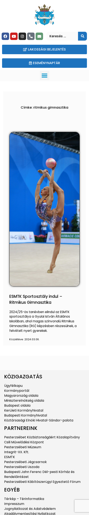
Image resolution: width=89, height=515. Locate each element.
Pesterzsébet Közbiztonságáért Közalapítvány (42, 437)
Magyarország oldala (21, 395)
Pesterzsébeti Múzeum (22, 447)
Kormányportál (16, 390)
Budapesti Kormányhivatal (25, 415)
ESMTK (9, 457)
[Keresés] (82, 36)
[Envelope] (39, 36)
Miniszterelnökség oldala (24, 400)
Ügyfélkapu (13, 385)
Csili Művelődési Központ (24, 442)
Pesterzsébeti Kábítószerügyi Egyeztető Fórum (42, 481)
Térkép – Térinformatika (24, 498)
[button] (44, 75)
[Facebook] (5, 36)
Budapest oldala (17, 405)
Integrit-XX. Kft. (16, 452)
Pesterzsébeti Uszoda (21, 467)
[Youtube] (14, 36)
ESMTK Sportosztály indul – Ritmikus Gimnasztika (35, 299)
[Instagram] (22, 36)
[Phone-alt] (31, 36)
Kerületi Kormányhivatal (23, 410)
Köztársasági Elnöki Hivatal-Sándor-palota (38, 420)
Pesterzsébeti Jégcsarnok (25, 462)
